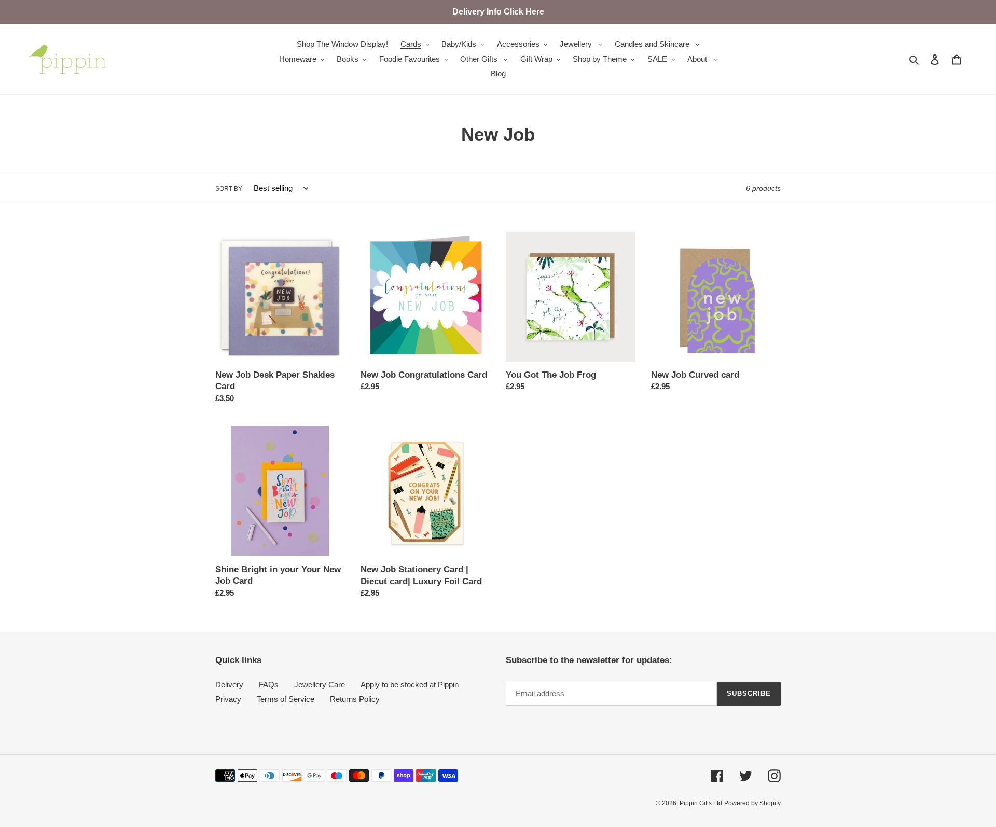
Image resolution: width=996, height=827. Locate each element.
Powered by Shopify (752, 803)
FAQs (269, 684)
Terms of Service (285, 699)
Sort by (228, 188)
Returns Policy (355, 699)
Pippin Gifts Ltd (701, 803)
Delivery (229, 684)
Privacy (228, 699)
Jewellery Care (319, 684)
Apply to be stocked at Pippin (410, 684)
